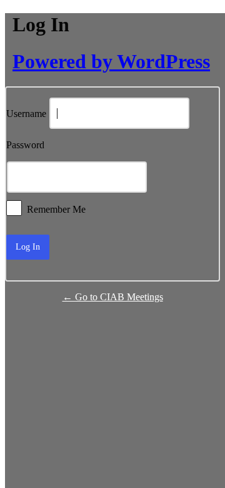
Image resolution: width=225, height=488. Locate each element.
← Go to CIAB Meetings (112, 297)
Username (26, 114)
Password (25, 145)
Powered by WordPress (111, 61)
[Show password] (181, 177)
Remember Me (56, 208)
